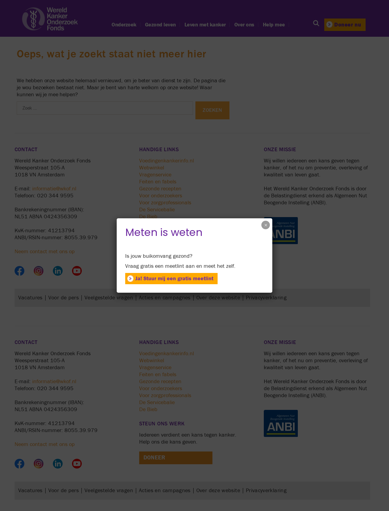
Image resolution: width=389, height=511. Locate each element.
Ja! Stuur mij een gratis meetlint (174, 278)
